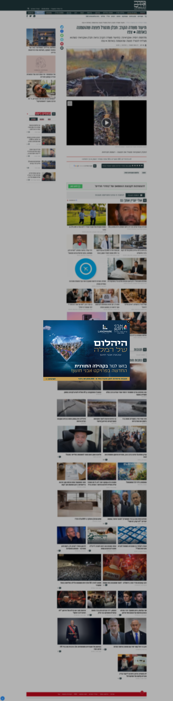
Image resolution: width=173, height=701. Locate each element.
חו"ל (108, 16)
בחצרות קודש (132, 13)
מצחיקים (125, 16)
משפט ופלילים (108, 13)
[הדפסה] (61, 60)
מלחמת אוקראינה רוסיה (131, 194)
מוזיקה (97, 13)
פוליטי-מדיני (120, 13)
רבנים (113, 16)
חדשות (142, 13)
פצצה (144, 194)
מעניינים (140, 16)
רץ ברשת (40, 13)
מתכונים (49, 13)
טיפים (118, 16)
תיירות (69, 13)
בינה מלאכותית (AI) (92, 16)
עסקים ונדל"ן (59, 13)
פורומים (30, 13)
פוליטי (103, 16)
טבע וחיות (132, 16)
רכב (75, 13)
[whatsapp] (61, 56)
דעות (82, 13)
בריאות (89, 13)
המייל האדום (35, 9)
